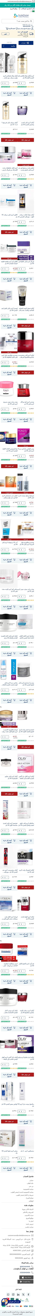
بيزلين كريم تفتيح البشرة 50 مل (10, 1152)
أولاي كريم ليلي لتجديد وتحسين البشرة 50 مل (27, 123)
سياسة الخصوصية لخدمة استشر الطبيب (22, 1192)
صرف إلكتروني (29, 1215)
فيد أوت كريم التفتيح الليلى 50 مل (26, 964)
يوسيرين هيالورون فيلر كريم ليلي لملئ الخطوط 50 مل (10, 356)
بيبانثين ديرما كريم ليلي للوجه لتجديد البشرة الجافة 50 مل (10, 684)
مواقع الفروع (14, 8)
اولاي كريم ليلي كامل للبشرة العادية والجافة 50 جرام (9, 637)
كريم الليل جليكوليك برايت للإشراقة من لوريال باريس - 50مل (10, 169)
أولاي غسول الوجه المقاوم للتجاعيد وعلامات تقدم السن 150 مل (26, 310)
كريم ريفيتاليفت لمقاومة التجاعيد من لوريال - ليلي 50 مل (9, 965)
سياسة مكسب (29, 1227)
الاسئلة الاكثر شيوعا (27, 1209)
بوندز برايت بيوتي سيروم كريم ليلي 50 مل (10, 403)
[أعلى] (3, 1304)
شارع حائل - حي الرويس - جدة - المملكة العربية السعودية (16, 1240)
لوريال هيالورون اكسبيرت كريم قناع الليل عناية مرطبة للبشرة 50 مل (10, 731)
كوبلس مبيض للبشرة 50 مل (9, 1104)
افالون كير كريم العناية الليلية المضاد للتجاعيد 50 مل (9, 262)
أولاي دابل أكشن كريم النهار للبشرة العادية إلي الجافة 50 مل (9, 1058)
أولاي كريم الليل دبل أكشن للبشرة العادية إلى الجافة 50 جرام (26, 778)
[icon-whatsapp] (8, 1294)
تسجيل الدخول (27, 28)
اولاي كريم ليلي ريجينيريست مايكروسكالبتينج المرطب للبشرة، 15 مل (26, 356)
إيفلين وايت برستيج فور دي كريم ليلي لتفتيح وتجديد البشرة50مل (26, 169)
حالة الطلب (30, 1183)
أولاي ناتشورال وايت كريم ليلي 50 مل (26, 871)
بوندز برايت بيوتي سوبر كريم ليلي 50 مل (26, 590)
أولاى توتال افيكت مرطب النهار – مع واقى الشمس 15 (26, 216)
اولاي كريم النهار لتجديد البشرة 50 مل (27, 918)
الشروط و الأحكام (28, 1212)
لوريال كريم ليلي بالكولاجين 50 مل (26, 262)
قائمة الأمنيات (11, 28)
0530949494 (25, 1272)
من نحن (31, 1186)
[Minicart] (7, 28)
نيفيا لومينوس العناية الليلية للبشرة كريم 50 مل (10, 450)
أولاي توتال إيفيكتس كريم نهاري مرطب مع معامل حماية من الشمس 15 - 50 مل (10, 77)
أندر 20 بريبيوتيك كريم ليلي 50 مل (10, 543)
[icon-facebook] (28, 1294)
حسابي (31, 1180)
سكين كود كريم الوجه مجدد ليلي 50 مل (10, 590)
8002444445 (25, 1267)
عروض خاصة (29, 1224)
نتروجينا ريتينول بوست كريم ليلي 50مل (26, 496)
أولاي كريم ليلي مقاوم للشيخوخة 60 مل (11, 777)
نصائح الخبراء (29, 1198)
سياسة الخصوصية (28, 1189)
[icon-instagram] (13, 1294)
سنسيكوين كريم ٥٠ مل (27, 1151)
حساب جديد (20, 28)
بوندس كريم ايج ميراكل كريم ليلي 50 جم (27, 403)
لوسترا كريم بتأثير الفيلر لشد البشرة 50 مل (9, 309)
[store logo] (21, 15)
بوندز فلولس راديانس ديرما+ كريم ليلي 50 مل (26, 450)
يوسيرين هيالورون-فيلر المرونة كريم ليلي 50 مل (27, 543)
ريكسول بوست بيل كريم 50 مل (26, 1105)
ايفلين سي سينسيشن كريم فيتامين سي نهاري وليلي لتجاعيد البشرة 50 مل (10, 497)
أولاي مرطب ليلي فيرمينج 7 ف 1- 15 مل (10, 123)
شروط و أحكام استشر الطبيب (24, 1195)
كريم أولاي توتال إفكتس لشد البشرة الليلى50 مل (26, 77)
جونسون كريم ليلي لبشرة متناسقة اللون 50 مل (10, 824)
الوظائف (23, 8)
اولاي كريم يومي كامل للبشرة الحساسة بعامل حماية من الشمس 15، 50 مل (10, 1012)
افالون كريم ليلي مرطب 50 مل (10, 216)
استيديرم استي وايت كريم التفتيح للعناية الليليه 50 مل (26, 730)
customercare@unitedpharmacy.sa (19, 1)
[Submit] (31, 20)
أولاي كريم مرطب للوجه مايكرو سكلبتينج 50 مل (27, 1011)
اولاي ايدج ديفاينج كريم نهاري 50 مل (26, 1058)
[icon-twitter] (23, 1294)
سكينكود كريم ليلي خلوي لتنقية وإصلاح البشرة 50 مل (26, 824)
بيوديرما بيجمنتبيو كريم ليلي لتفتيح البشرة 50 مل (26, 684)
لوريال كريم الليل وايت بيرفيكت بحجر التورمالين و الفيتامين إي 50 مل (10, 918)
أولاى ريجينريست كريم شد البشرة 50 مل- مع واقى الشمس (10, 871)
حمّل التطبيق (31, 8)
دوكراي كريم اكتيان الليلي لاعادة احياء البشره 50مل (26, 637)
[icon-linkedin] (18, 1294)
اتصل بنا (31, 1221)
